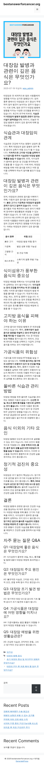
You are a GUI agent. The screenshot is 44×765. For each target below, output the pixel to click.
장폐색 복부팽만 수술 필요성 (16, 711)
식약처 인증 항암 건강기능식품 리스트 (21, 723)
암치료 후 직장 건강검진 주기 (17, 727)
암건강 (10, 652)
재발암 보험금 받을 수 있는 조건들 (19, 715)
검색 (6, 683)
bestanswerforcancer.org (22, 4)
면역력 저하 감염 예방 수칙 (16, 719)
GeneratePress (22, 761)
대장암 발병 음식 (14, 656)
